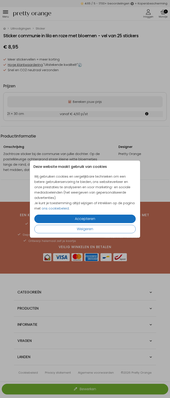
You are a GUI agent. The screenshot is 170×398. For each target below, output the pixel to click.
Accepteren (85, 218)
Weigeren (85, 228)
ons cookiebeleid (55, 208)
